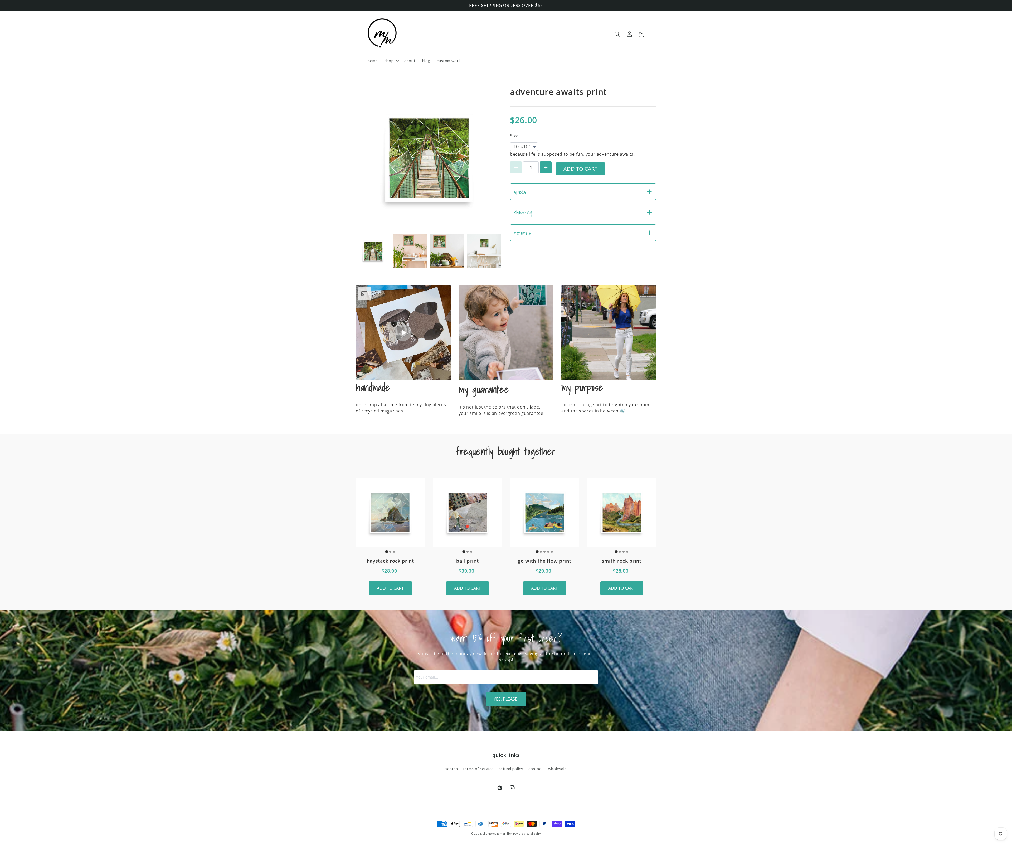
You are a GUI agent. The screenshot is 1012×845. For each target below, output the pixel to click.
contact (535, 768)
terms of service (478, 768)
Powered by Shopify (527, 833)
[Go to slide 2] (390, 552)
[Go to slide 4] (548, 552)
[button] (391, 60)
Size (514, 136)
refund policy (511, 768)
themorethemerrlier (497, 833)
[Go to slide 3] (394, 552)
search (451, 768)
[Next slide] (495, 250)
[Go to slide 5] (552, 552)
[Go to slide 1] (386, 551)
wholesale (557, 768)
